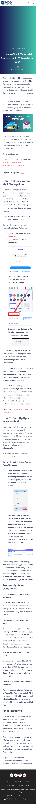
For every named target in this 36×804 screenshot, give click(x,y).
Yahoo (23, 48)
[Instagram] (20, 775)
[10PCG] (7, 3)
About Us (10, 782)
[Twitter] (16, 775)
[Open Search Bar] (28, 3)
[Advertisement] (18, 29)
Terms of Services (23, 785)
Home (12, 48)
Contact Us (18, 782)
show (22, 173)
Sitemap (27, 782)
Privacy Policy (11, 785)
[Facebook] (11, 775)
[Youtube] (24, 775)
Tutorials (18, 48)
